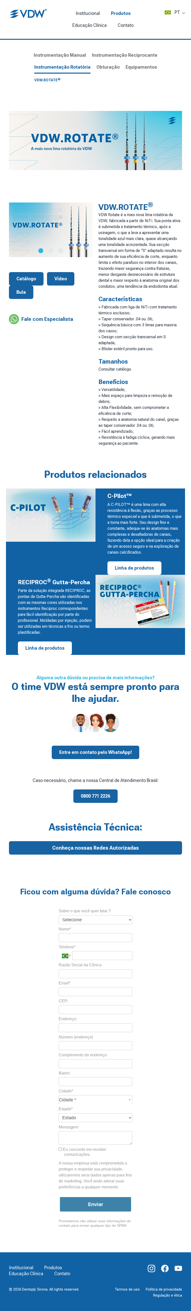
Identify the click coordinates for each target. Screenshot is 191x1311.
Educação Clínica (26, 1273)
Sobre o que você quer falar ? (85, 911)
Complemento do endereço (83, 1055)
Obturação (108, 67)
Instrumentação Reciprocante (124, 55)
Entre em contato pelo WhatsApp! (95, 752)
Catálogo (26, 278)
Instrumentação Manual (60, 55)
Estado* (66, 1109)
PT (177, 12)
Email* (64, 983)
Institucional (88, 13)
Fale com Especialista (47, 319)
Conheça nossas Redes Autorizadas (95, 848)
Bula (21, 292)
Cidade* (66, 1091)
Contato (126, 25)
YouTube (178, 1268)
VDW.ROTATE (47, 80)
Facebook (165, 1268)
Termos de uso (127, 1289)
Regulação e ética (167, 1295)
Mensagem (68, 1127)
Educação (89, 25)
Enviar (95, 1204)
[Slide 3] (60, 250)
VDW (29, 13)
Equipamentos (141, 67)
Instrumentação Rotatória (62, 67)
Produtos (121, 13)
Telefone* (67, 947)
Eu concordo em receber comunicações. (84, 1152)
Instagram (151, 1268)
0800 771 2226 (95, 796)
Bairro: (64, 1073)
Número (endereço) (76, 1037)
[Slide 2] (50, 250)
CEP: (63, 1001)
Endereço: (68, 1019)
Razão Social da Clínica (80, 965)
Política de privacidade (164, 1289)
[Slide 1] (40, 250)
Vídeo (60, 278)
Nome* (65, 929)
